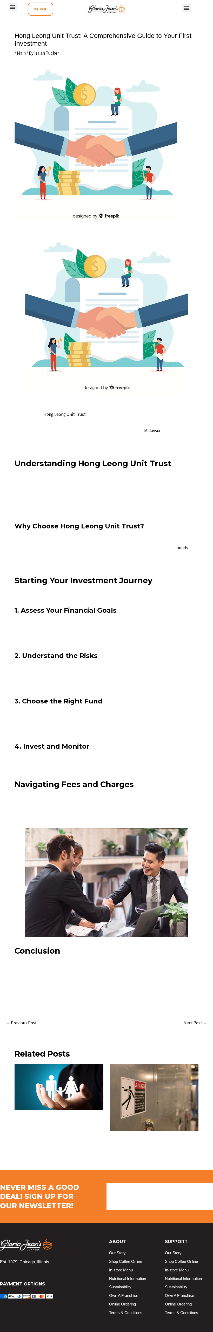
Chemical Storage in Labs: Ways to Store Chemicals (150, 1140)
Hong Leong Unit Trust (64, 414)
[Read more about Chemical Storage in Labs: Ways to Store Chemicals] (154, 1097)
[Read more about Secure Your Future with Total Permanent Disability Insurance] (59, 1087)
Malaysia (152, 431)
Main (21, 53)
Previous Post (21, 1023)
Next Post (195, 1023)
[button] (13, 7)
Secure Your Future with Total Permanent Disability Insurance (50, 1119)
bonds (182, 548)
